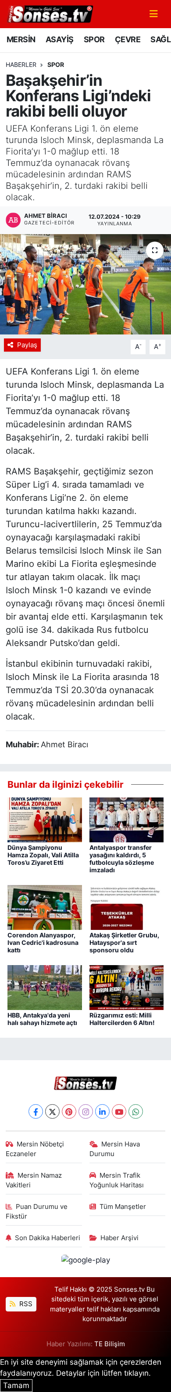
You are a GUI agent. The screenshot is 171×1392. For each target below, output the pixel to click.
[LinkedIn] (102, 1111)
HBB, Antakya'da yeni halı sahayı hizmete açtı (42, 1018)
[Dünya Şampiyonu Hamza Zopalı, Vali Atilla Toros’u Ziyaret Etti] (44, 819)
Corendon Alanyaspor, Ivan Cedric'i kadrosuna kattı (42, 942)
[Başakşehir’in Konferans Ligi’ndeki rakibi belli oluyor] (85, 284)
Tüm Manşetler (123, 1207)
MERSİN (21, 39)
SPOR (94, 39)
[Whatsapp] (135, 1111)
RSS (25, 1304)
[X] (52, 1111)
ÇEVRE (127, 39)
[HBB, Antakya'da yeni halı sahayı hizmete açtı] (44, 986)
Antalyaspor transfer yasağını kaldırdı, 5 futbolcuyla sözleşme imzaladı (121, 858)
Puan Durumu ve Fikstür (37, 1211)
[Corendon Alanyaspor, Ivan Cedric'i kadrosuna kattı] (44, 906)
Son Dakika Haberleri (47, 1238)
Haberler (21, 64)
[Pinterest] (69, 1111)
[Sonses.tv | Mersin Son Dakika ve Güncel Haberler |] (49, 13)
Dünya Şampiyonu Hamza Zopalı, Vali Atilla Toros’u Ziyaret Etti (43, 855)
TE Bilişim (109, 1344)
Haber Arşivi (119, 1238)
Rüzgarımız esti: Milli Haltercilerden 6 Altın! (122, 1018)
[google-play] (85, 1261)
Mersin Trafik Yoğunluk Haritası (116, 1180)
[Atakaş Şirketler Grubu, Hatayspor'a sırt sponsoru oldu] (126, 906)
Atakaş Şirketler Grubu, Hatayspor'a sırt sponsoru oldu (124, 942)
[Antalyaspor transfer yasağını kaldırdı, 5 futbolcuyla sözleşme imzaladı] (126, 819)
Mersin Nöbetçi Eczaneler (35, 1149)
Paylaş (27, 345)
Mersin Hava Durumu (114, 1149)
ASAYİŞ (59, 39)
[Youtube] (119, 1111)
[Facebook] (35, 1111)
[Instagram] (85, 1111)
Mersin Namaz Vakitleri (34, 1180)
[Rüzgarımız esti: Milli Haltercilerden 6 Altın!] (126, 986)
